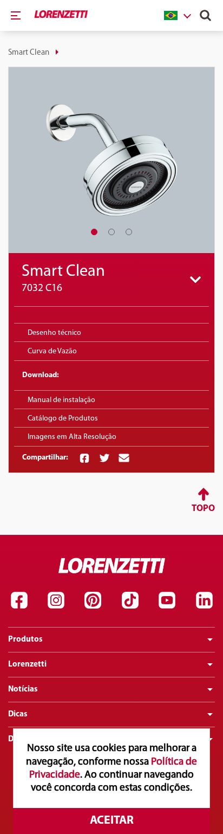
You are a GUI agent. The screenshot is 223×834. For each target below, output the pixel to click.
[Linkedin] (204, 600)
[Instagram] (56, 600)
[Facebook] (19, 600)
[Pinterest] (93, 600)
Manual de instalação (61, 400)
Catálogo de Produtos (63, 419)
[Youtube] (167, 600)
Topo (203, 508)
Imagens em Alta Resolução (72, 437)
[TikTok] (130, 600)
